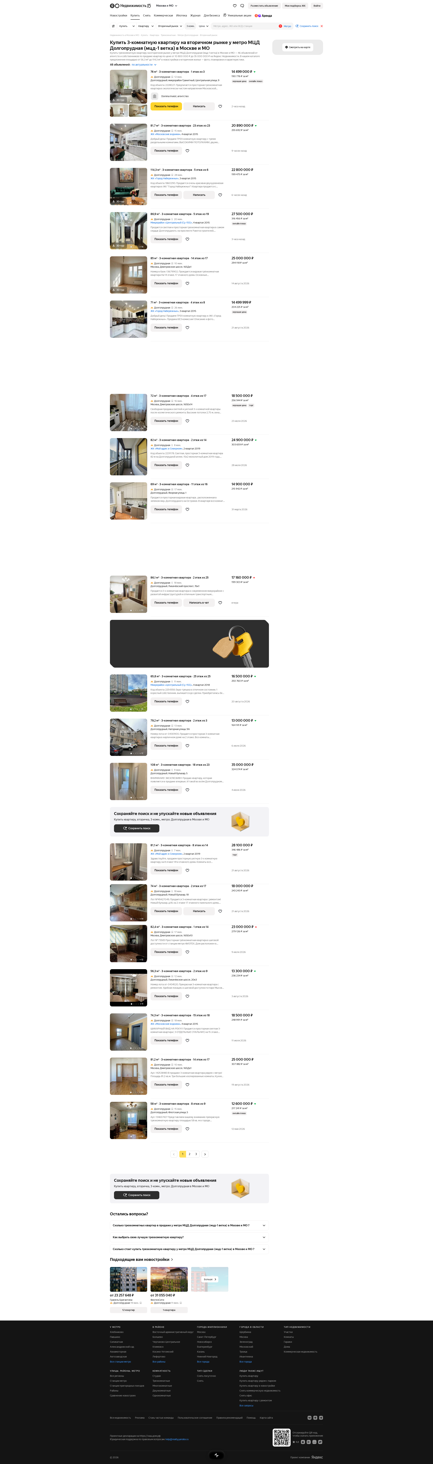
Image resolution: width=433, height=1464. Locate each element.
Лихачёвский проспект (180, 586)
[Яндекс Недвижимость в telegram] (321, 1418)
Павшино (115, 1337)
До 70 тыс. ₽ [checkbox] (169, 648)
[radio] (189, 1154)
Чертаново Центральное (166, 1342)
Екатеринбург (204, 1346)
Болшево (158, 1337)
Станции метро (118, 1380)
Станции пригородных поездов (127, 1385)
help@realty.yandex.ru (177, 1439)
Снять (200, 1380)
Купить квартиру (249, 1376)
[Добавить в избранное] (220, 106)
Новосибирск (204, 1342)
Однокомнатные (162, 1395)
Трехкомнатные (161, 1380)
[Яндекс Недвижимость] (130, 5)
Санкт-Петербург (206, 1337)
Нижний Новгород (207, 1356)
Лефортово (159, 1356)
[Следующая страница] (205, 1154)
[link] (317, 6)
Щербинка (245, 1332)
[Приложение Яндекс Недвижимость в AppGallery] (314, 1441)
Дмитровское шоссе (171, 266)
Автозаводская (118, 1356)
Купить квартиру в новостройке (257, 1385)
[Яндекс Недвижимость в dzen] (315, 1418)
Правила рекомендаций (229, 1417)
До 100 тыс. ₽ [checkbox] (192, 648)
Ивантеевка (246, 1356)
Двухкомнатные (162, 1390)
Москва (155, 266)
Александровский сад (122, 1346)
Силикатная (116, 1342)
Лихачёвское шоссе (179, 979)
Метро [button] (287, 26)
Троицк (243, 1351)
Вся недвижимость (120, 1417)
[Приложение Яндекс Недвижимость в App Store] (303, 1441)
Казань (201, 1351)
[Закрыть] (321, 26)
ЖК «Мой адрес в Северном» (167, 448)
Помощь (251, 1417)
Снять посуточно (206, 1376)
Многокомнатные (162, 1385)
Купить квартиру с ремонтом (256, 1400)
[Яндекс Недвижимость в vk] (309, 1418)
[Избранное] (235, 6)
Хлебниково (116, 1332)
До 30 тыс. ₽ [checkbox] (125, 648)
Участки (288, 1332)
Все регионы (117, 1376)
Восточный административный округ (173, 1332)
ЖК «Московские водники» (165, 134)
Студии (157, 1376)
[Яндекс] (317, 1457)
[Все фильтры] (113, 26)
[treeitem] (119, 16)
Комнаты (289, 1337)
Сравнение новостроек (123, 1395)
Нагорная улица (177, 729)
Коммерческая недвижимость (300, 1351)
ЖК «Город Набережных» (165, 178)
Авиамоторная (118, 1351)
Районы (114, 1390)
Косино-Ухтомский (163, 1351)
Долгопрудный (159, 80)
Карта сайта (266, 1417)
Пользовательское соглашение (195, 1417)
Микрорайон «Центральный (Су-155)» (171, 222)
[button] (242, 6)
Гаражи (288, 1342)
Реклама (139, 1417)
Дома (287, 1346)
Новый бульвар (176, 773)
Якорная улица (176, 492)
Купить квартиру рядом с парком (258, 1380)
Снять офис (246, 1395)
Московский (246, 1346)
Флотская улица (177, 1112)
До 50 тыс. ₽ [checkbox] (147, 648)
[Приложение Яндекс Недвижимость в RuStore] (320, 1441)
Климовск (158, 1346)
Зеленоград (246, 1342)
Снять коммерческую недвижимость (260, 1390)
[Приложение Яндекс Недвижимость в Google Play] (309, 1441)
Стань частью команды (161, 1417)
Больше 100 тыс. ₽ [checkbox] (128, 658)
